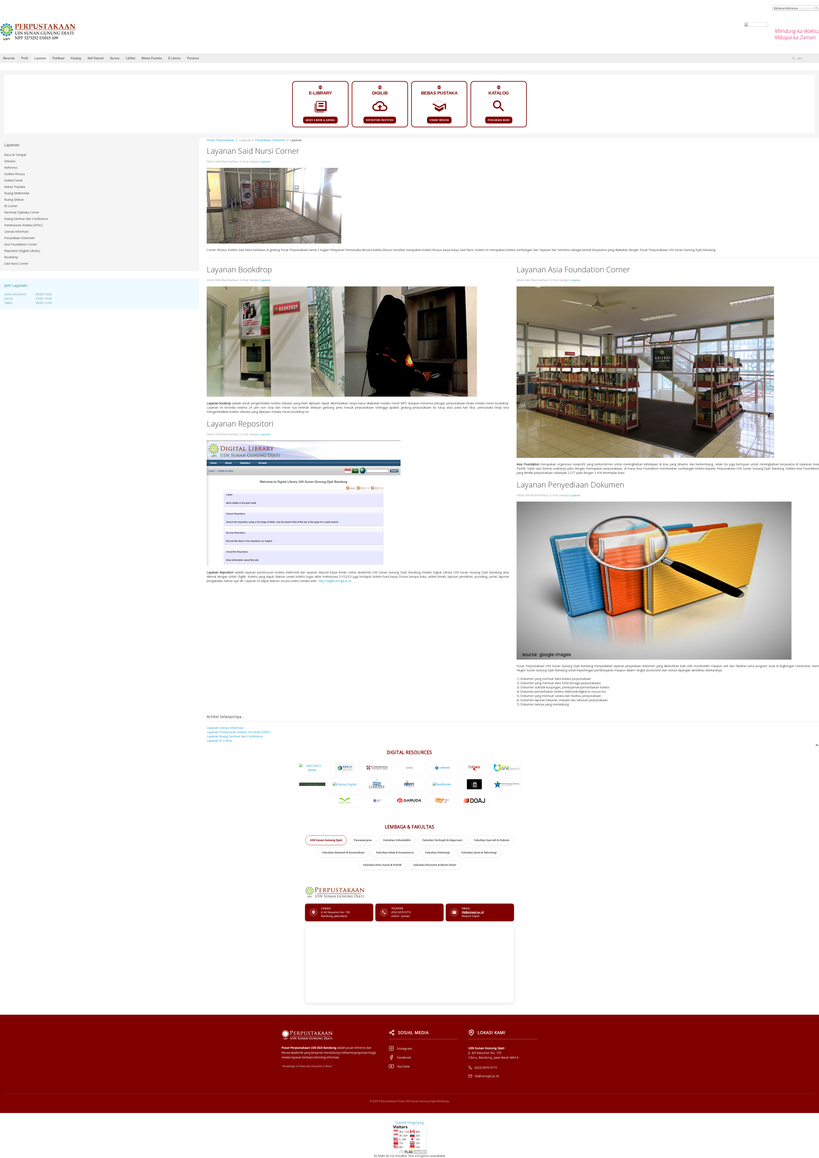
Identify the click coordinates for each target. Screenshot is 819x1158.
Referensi (10, 167)
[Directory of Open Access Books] (442, 801)
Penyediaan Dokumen (270, 140)
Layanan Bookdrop (239, 269)
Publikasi (58, 58)
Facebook (404, 1057)
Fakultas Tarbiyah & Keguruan (442, 840)
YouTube (403, 1066)
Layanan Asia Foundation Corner (573, 269)
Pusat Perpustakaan (220, 140)
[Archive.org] (474, 784)
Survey (114, 58)
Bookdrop (11, 257)
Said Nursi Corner (16, 263)
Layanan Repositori (240, 423)
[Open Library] (377, 784)
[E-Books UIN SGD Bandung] (312, 768)
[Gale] (409, 768)
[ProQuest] (474, 768)
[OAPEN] (409, 784)
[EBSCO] (345, 768)
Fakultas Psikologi (437, 852)
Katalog (76, 58)
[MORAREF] (345, 801)
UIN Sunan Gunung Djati (326, 840)
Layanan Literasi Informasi (225, 728)
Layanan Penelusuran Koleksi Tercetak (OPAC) (239, 732)
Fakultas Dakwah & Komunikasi (343, 852)
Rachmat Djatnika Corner (21, 212)
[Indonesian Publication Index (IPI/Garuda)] (409, 801)
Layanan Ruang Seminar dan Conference (235, 736)
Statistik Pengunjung (409, 1122)
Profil (24, 58)
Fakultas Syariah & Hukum (491, 840)
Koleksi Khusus (14, 174)
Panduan (193, 58)
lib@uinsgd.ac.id (473, 912)
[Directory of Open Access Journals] (474, 801)
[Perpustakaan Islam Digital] (312, 784)
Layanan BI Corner (219, 741)
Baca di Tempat (15, 155)
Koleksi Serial (13, 180)
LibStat (130, 58)
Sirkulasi (9, 161)
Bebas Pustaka (152, 58)
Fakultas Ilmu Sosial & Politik (382, 865)
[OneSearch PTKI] (507, 768)
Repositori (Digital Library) (22, 251)
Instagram (404, 1048)
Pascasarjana (363, 840)
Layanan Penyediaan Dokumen (570, 484)
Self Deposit (95, 58)
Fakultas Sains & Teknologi (479, 852)
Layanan (40, 58)
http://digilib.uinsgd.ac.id (335, 581)
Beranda (9, 58)
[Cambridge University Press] (377, 768)
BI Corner (10, 206)
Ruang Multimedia (16, 193)
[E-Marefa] (442, 768)
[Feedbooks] (442, 784)
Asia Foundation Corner (20, 244)
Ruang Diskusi (14, 199)
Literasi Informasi (16, 231)
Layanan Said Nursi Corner (253, 151)
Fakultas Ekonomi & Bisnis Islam (434, 865)
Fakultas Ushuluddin (397, 840)
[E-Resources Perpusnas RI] (507, 784)
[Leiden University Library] (377, 801)
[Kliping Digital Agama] (345, 784)
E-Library (174, 58)
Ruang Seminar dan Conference (26, 219)
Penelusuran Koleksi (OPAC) (23, 225)
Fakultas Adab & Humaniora (395, 852)
